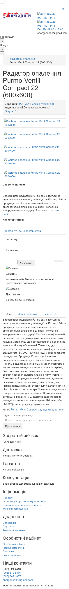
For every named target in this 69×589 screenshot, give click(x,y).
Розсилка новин (12, 555)
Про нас (8, 497)
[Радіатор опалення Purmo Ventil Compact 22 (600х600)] (34, 123)
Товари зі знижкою (14, 530)
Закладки (8, 551)
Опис (9, 314)
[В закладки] (56, 261)
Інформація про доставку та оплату (24, 501)
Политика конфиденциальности (22, 505)
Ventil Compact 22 (30, 409)
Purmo (14, 409)
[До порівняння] (61, 261)
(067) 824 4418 (46, 17)
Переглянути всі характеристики (22, 230)
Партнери (9, 526)
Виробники (9, 522)
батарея (59, 409)
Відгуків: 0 (10, 111)
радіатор (48, 409)
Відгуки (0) (50, 314)
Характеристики (27, 314)
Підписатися (12, 426)
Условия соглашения (15, 508)
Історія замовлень (13, 547)
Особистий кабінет (14, 544)
